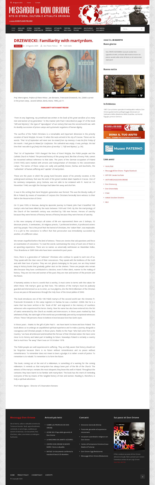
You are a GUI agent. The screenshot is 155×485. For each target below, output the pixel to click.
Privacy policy (23, 475)
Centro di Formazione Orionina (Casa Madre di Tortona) (94, 445)
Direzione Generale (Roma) (91, 425)
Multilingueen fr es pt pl (89, 29)
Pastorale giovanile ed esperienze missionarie (93, 430)
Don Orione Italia (111, 189)
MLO (107, 202)
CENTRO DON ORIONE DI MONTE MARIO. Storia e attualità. (58, 445)
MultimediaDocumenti (100, 29)
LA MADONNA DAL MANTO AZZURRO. (60, 440)
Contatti (37, 3)
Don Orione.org (111, 184)
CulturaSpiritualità (38, 29)
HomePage (14, 29)
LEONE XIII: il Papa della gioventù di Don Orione (59, 433)
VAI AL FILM (109, 166)
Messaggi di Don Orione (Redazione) (94, 456)
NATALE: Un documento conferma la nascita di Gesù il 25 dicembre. (60, 452)
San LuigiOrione (21, 29)
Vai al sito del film (120, 462)
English (18, 46)
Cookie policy (37, 475)
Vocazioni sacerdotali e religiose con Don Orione (94, 438)
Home (29, 3)
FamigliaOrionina (48, 29)
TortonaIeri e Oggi (67, 29)
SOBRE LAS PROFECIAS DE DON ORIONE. (58, 426)
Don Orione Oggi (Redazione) (91, 451)
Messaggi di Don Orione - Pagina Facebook (121, 171)
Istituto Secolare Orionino (114, 197)
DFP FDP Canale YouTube (114, 175)
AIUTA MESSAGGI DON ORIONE (116, 180)
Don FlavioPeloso (77, 29)
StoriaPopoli (29, 29)
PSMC (107, 193)
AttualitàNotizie (58, 29)
